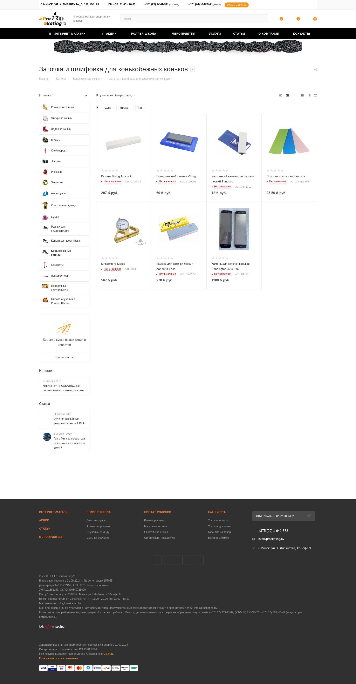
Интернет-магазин (54, 512)
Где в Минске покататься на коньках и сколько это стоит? (69, 443)
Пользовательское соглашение (58, 658)
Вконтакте (157, 560)
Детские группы (96, 520)
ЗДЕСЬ (108, 653)
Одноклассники (199, 560)
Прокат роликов (157, 512)
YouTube (188, 560)
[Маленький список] (281, 95)
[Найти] (263, 18)
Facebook (167, 560)
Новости (45, 371)
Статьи (44, 403)
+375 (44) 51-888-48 (204, 4)
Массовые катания (155, 526)
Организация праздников (159, 537)
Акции (44, 520)
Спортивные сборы (156, 532)
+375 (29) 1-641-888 (161, 4)
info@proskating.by (271, 539)
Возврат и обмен (218, 537)
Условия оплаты (218, 520)
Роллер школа (99, 512)
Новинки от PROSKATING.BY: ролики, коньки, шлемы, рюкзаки (63, 388)
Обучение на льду (98, 532)
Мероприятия (50, 536)
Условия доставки (219, 526)
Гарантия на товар (219, 532)
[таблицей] (315, 95)
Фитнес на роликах (98, 526)
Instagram (178, 560)
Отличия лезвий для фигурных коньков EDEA (69, 421)
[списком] (309, 95)
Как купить (217, 512)
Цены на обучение (98, 537)
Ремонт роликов (154, 520)
